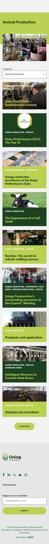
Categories (7, 69)
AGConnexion (9, 485)
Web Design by (25, 537)
